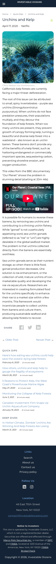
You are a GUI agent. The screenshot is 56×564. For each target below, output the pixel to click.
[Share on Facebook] (21, 328)
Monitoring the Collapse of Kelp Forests (26, 393)
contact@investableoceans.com (28, 515)
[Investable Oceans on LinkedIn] (24, 487)
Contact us (28, 467)
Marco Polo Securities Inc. (17, 540)
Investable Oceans (39, 557)
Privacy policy (28, 471)
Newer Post (43, 339)
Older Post (12, 339)
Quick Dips (18, 14)
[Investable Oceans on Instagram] (31, 487)
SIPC (50, 540)
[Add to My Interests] (52, 20)
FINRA (13, 543)
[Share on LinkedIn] (38, 328)
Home (5, 14)
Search (28, 457)
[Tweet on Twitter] (30, 328)
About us (28, 462)
